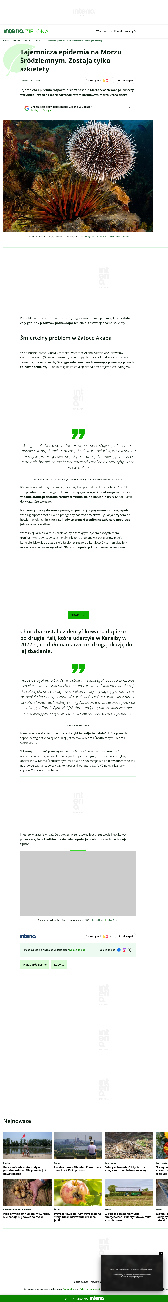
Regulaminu (68, 1289)
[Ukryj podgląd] (161, 1253)
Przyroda (27, 40)
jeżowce (59, 964)
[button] (104, 31)
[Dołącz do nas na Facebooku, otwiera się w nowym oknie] (119, 950)
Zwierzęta (39, 40)
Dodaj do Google (59, 110)
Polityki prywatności (88, 1289)
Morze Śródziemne (35, 964)
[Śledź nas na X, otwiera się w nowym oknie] (129, 950)
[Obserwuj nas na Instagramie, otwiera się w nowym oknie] (124, 950)
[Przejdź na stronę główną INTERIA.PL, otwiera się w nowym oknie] (14, 31)
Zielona (16, 40)
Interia (6, 40)
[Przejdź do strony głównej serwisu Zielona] (37, 31)
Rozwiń (74, 615)
